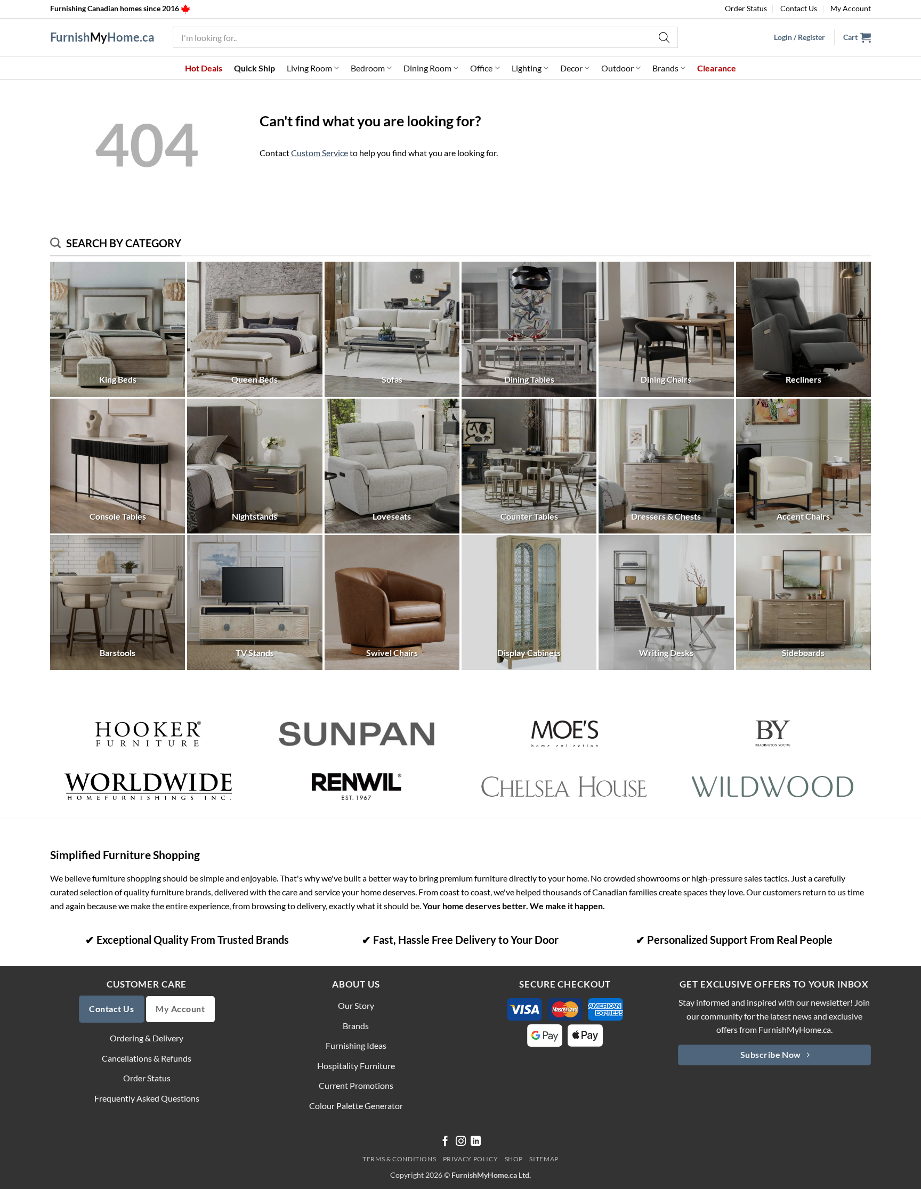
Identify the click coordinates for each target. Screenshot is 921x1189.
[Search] (664, 37)
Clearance (716, 68)
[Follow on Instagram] (461, 1141)
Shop (514, 1159)
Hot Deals (203, 68)
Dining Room (427, 68)
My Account (850, 8)
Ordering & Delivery (146, 1038)
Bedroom (368, 68)
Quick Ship (254, 68)
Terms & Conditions (399, 1159)
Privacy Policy (470, 1159)
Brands (665, 68)
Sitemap (543, 1159)
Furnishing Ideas (356, 1045)
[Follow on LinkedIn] (476, 1141)
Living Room (309, 68)
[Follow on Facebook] (445, 1141)
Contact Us (798, 8)
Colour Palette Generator (356, 1106)
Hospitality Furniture (356, 1066)
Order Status (746, 8)
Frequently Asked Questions (146, 1098)
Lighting (527, 68)
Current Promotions (356, 1085)
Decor (571, 68)
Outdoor (617, 68)
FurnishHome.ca (102, 37)
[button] (857, 37)
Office (481, 68)
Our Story (356, 1005)
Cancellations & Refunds (146, 1058)
